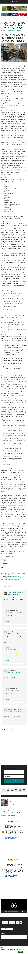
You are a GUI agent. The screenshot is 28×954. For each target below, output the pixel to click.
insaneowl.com (7, 548)
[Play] (3, 911)
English (5, 928)
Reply (5, 605)
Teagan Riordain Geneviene (14, 592)
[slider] (13, 911)
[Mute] (22, 911)
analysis (20, 577)
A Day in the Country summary (11, 577)
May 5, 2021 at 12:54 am (14, 633)
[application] (14, 906)
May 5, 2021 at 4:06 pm (15, 649)
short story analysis (15, 579)
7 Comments (18, 30)
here (24, 527)
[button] (14, 905)
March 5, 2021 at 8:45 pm (14, 594)
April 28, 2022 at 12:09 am (14, 672)
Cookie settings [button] (12, 951)
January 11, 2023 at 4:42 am (14, 711)
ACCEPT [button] (20, 951)
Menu (15, 1)
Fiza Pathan (8, 579)
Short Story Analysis (9, 574)
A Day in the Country (11, 576)
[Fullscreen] (24, 911)
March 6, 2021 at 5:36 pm (16, 612)
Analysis (8, 573)
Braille (12, 573)
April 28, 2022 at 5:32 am (16, 690)
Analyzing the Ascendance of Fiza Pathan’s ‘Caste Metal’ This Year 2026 (13, 811)
